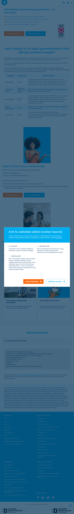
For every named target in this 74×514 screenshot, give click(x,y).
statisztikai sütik (44, 246)
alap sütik (14, 246)
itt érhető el (59, 237)
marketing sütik (16, 256)
